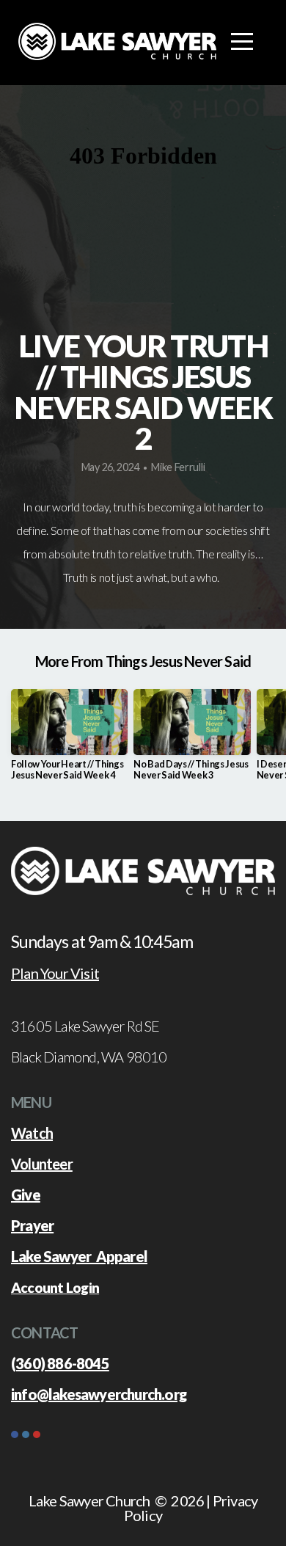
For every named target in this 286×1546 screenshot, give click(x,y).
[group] (69, 740)
